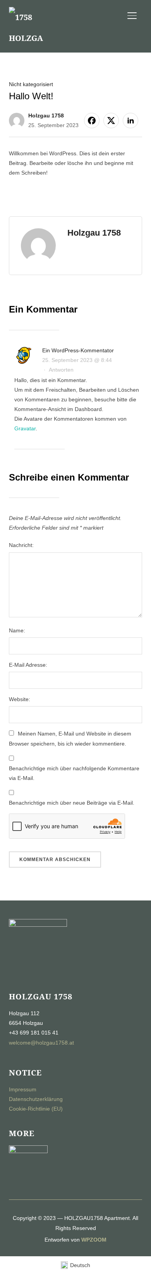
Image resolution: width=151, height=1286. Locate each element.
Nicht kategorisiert (31, 84)
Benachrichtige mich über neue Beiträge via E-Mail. (71, 803)
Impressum (22, 1089)
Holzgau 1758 (46, 115)
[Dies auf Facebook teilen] (92, 120)
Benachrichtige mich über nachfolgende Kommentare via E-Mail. (74, 773)
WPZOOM (93, 1240)
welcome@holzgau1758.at (41, 1043)
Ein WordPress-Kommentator (78, 350)
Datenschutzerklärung (36, 1099)
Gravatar (25, 428)
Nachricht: (21, 545)
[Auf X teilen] (111, 120)
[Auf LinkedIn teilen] (130, 120)
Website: (19, 699)
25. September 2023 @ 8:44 (77, 360)
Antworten (61, 370)
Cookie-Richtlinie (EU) (36, 1109)
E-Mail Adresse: (28, 665)
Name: (17, 630)
